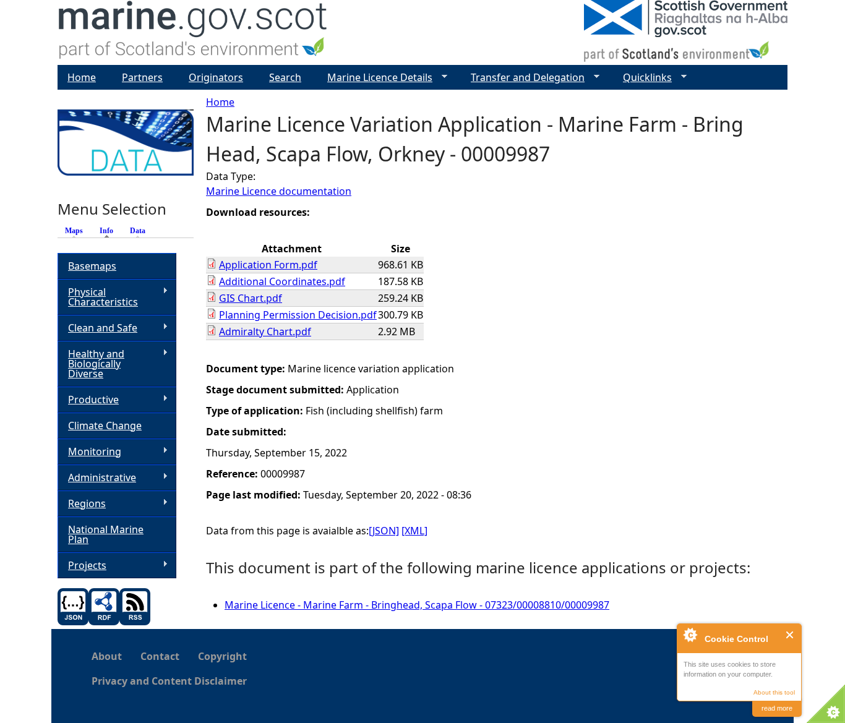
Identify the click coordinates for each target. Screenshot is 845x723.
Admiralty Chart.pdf (265, 331)
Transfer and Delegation (523, 78)
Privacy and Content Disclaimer (169, 681)
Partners (142, 77)
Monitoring (89, 452)
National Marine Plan (106, 534)
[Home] (193, 32)
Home (220, 102)
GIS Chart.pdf (250, 298)
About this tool (774, 692)
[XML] (414, 530)
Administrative (97, 478)
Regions (82, 504)
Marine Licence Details (374, 78)
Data (137, 230)
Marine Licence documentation (278, 191)
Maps (74, 230)
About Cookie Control (689, 634)
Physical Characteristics (98, 297)
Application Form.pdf (268, 265)
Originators (216, 77)
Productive (88, 400)
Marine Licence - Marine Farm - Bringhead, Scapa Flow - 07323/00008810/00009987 (417, 605)
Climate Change (105, 425)
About (107, 656)
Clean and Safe (97, 328)
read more (776, 708)
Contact (159, 656)
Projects (82, 565)
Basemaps (92, 266)
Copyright (222, 656)
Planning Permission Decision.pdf (298, 315)
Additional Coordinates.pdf (282, 281)
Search (285, 77)
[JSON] (384, 530)
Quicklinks (642, 78)
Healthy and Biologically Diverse (91, 363)
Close (790, 635)
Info (109, 230)
